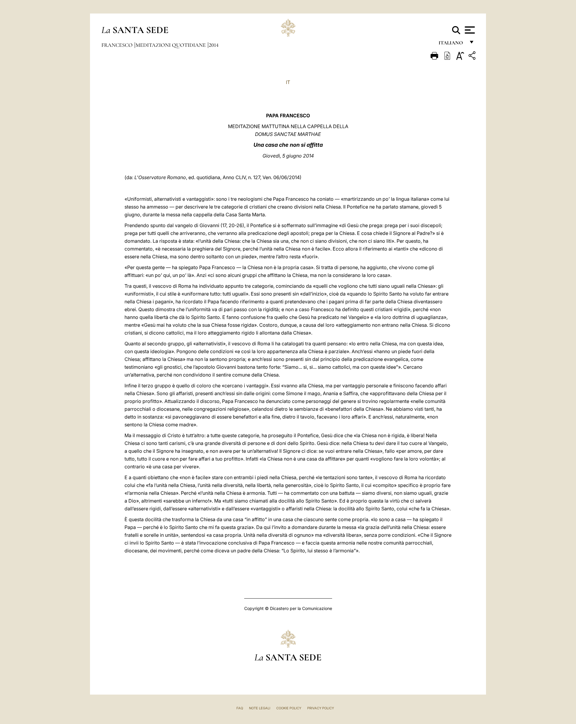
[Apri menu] (469, 30)
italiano (452, 44)
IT (288, 82)
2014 (213, 45)
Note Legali (259, 708)
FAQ (239, 708)
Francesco (117, 45)
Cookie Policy (288, 708)
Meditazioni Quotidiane (171, 45)
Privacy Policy (320, 708)
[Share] (473, 56)
